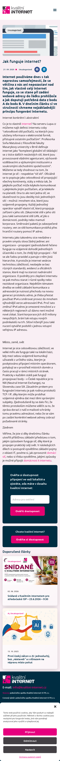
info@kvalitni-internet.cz (29, 687)
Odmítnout (30, 740)
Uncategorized (25, 69)
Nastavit (30, 749)
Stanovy (6, 692)
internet (26, 124)
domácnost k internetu (37, 460)
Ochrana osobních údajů (30, 757)
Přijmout (30, 732)
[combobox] (30, 499)
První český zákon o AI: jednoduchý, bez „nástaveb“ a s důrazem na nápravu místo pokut (29, 659)
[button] (55, 706)
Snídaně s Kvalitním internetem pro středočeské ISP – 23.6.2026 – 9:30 (28, 597)
